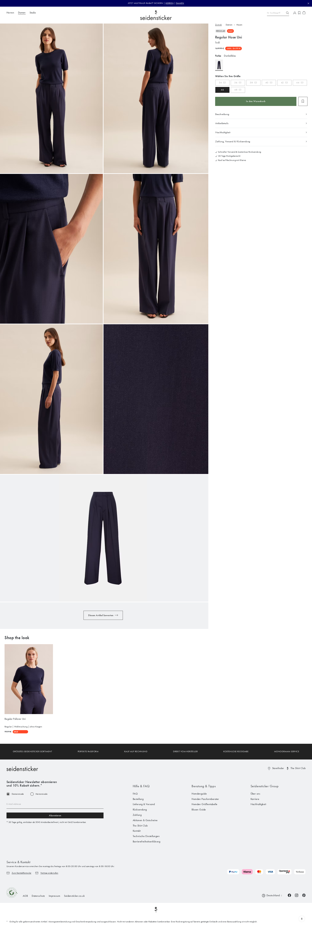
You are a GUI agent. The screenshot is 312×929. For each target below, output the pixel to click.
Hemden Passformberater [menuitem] (205, 799)
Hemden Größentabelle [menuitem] (204, 804)
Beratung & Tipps (204, 786)
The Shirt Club (298, 768)
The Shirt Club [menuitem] (140, 825)
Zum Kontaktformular (21, 873)
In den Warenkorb (256, 101)
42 (282, 82)
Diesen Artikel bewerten (100, 615)
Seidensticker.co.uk (74, 895)
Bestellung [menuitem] (138, 799)
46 (222, 89)
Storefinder (278, 768)
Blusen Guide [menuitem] (199, 809)
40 (266, 82)
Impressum (54, 895)
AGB (25, 895)
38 (251, 82)
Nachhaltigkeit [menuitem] (258, 804)
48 (235, 89)
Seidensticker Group (265, 786)
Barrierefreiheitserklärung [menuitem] (146, 841)
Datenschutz (38, 895)
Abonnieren (55, 815)
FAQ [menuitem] (135, 793)
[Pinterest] (304, 895)
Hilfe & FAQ (141, 786)
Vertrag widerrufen (49, 873)
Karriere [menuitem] (255, 799)
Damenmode (18, 794)
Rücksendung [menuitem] (140, 809)
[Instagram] (296, 895)
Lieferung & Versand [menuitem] (144, 804)
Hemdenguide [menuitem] (199, 793)
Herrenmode (41, 794)
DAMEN (180, 3)
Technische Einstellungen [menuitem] (146, 836)
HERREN (169, 3)
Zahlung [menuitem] (137, 814)
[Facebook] (289, 895)
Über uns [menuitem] (255, 793)
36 (235, 82)
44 (297, 82)
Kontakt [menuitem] (137, 830)
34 (220, 82)
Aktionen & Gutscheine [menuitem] (145, 820)
